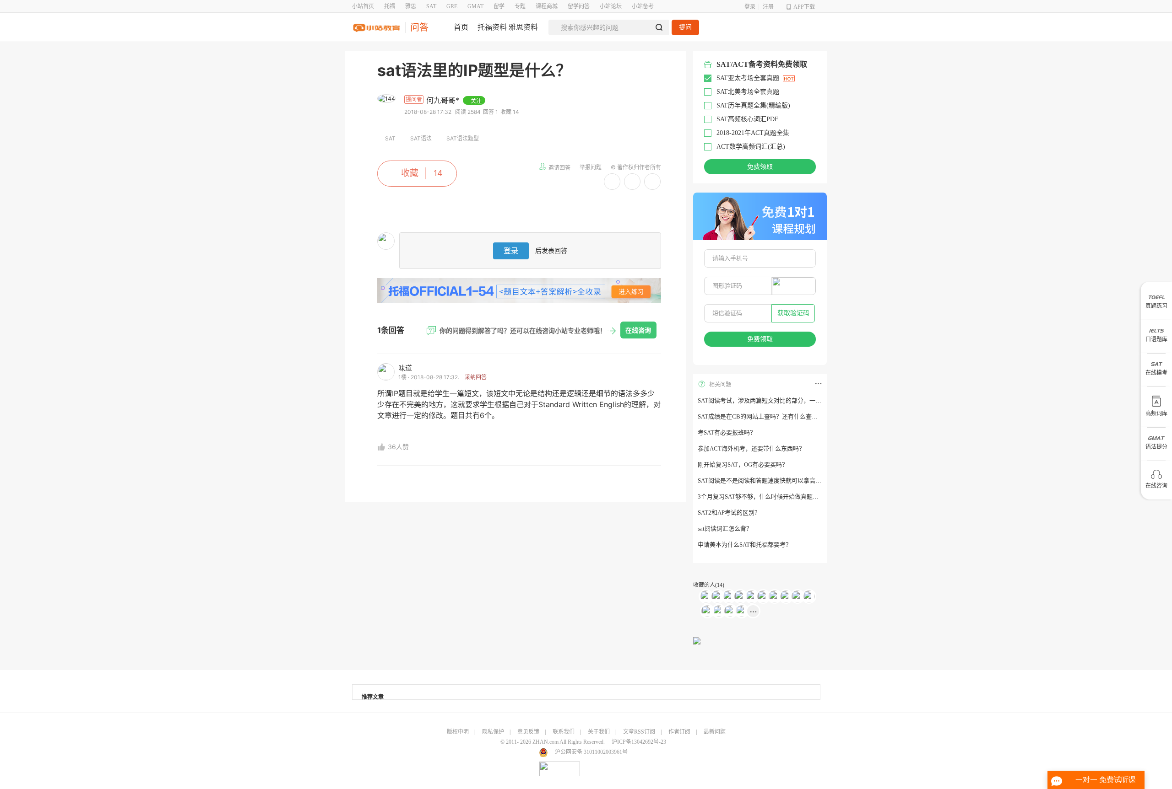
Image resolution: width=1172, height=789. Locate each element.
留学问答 (579, 6)
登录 (749, 7)
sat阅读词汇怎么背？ (725, 528)
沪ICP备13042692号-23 (639, 742)
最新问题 (715, 732)
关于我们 (599, 732)
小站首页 (363, 6)
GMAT (475, 6)
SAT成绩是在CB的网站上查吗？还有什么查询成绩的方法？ (775, 416)
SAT (431, 6)
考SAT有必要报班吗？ (727, 432)
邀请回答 (559, 167)
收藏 (409, 173)
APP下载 (804, 7)
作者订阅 (679, 732)
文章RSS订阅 (639, 732)
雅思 (410, 6)
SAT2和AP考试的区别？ (729, 512)
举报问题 (591, 167)
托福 (389, 6)
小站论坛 (611, 6)
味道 (405, 368)
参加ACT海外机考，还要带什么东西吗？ (751, 448)
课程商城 (547, 6)
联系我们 (564, 732)
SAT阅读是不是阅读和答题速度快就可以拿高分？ (762, 480)
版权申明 (458, 732)
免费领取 (760, 166)
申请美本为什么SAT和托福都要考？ (745, 544)
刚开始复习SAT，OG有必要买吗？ (743, 464)
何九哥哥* (443, 100)
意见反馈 (528, 732)
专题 (520, 6)
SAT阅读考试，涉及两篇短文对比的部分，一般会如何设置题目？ (783, 400)
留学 (499, 6)
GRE (451, 6)
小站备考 (643, 6)
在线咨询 (638, 330)
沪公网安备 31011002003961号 (591, 752)
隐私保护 (493, 732)
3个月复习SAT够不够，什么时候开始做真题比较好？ (767, 496)
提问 (685, 27)
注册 (768, 7)
